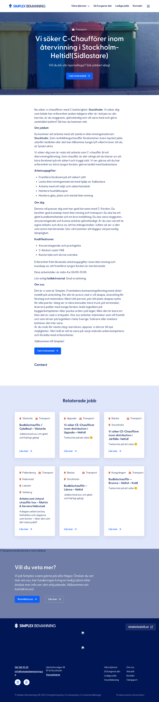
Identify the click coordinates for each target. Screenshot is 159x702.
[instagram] (27, 682)
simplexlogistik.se (138, 626)
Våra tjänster (78, 6)
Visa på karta (53, 675)
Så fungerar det (102, 6)
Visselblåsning (111, 680)
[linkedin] (18, 682)
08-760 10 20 (21, 667)
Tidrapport (131, 680)
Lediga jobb (122, 6)
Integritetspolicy (55, 695)
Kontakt (137, 6)
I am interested (77, 76)
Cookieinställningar (91, 695)
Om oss (130, 667)
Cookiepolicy (73, 695)
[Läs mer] (35, 435)
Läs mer (52, 599)
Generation (138, 695)
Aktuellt (130, 671)
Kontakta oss (25, 599)
